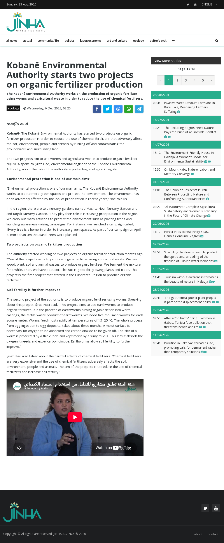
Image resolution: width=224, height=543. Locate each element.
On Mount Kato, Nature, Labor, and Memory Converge (189, 171)
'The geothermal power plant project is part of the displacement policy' (190, 300)
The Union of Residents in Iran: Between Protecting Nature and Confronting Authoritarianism (186, 194)
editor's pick (158, 40)
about (198, 534)
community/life (48, 40)
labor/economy (90, 40)
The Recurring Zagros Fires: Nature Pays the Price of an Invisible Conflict (190, 130)
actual (27, 40)
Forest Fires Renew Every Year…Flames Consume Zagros (187, 234)
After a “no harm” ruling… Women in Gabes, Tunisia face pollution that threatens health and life (189, 322)
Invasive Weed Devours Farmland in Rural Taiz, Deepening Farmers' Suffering (189, 107)
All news (11, 40)
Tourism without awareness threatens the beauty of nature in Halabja (191, 279)
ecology (138, 40)
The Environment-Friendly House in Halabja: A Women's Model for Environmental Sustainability (189, 156)
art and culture (117, 40)
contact (213, 534)
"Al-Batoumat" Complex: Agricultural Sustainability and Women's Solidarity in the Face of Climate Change (190, 211)
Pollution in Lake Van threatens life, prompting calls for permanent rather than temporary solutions (190, 347)
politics (69, 40)
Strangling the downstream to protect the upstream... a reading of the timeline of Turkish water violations (190, 256)
